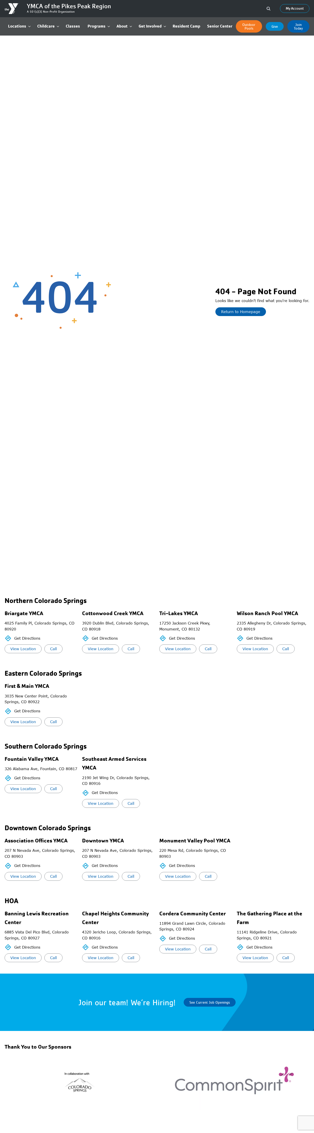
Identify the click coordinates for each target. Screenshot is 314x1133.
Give (274, 26)
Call (53, 649)
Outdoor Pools (248, 26)
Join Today (298, 26)
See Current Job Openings (209, 1002)
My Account (295, 8)
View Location (23, 649)
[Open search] (268, 8)
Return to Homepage (240, 312)
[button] (19, 26)
